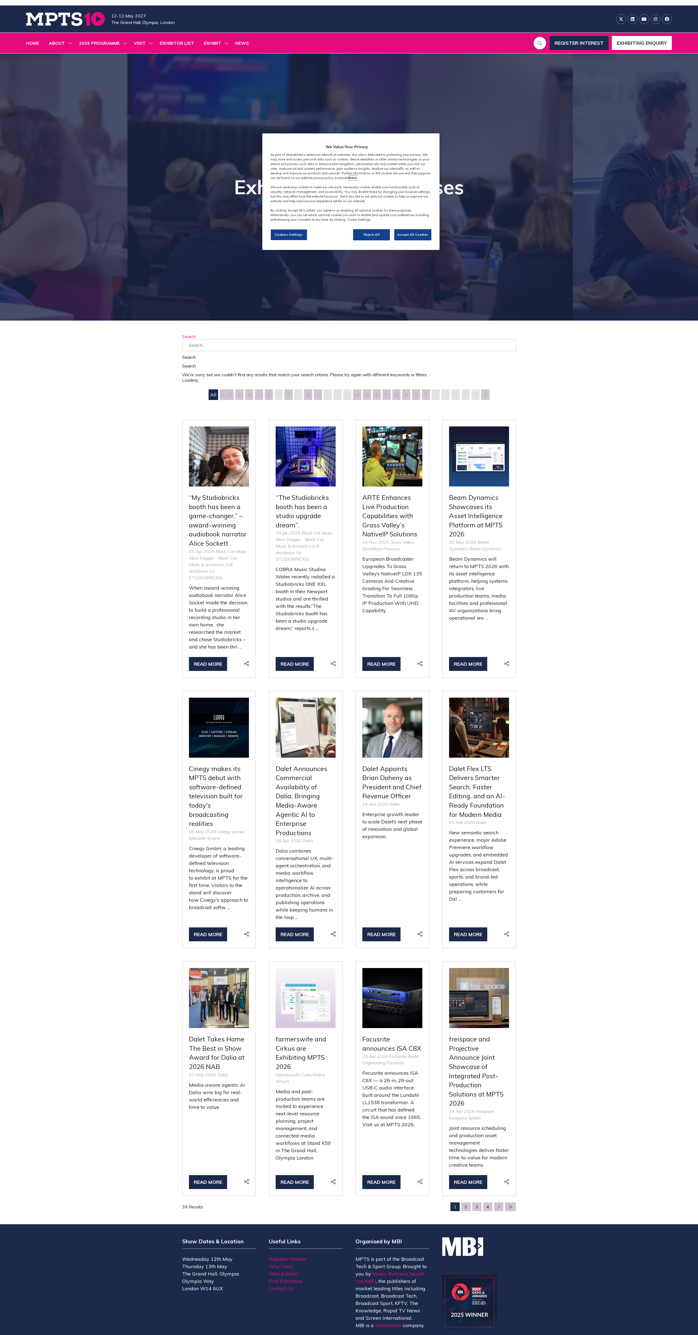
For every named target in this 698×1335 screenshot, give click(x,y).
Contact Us (281, 1288)
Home (32, 43)
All (213, 395)
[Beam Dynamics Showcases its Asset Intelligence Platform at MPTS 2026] (479, 548)
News (242, 43)
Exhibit (212, 43)
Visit (140, 43)
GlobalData (388, 1325)
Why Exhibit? (284, 1274)
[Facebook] (667, 19)
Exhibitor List (177, 43)
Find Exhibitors (286, 1281)
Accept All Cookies (412, 235)
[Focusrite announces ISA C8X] (392, 1078)
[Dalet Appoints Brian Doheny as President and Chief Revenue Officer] (392, 819)
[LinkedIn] (632, 19)
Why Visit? (281, 1266)
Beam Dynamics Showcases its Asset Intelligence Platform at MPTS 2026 (476, 515)
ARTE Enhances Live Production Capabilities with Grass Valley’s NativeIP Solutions (389, 515)
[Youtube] (644, 19)
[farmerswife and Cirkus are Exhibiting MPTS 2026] (305, 1078)
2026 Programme (99, 43)
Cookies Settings (289, 235)
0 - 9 (226, 395)
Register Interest (287, 1259)
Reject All (372, 235)
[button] (539, 43)
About (57, 43)
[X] (621, 19)
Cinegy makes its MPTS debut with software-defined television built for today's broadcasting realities (216, 796)
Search (189, 336)
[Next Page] (498, 1206)
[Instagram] (655, 19)
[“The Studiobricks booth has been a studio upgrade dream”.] (305, 548)
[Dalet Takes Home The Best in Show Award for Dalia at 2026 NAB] (218, 1078)
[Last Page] (510, 1206)
